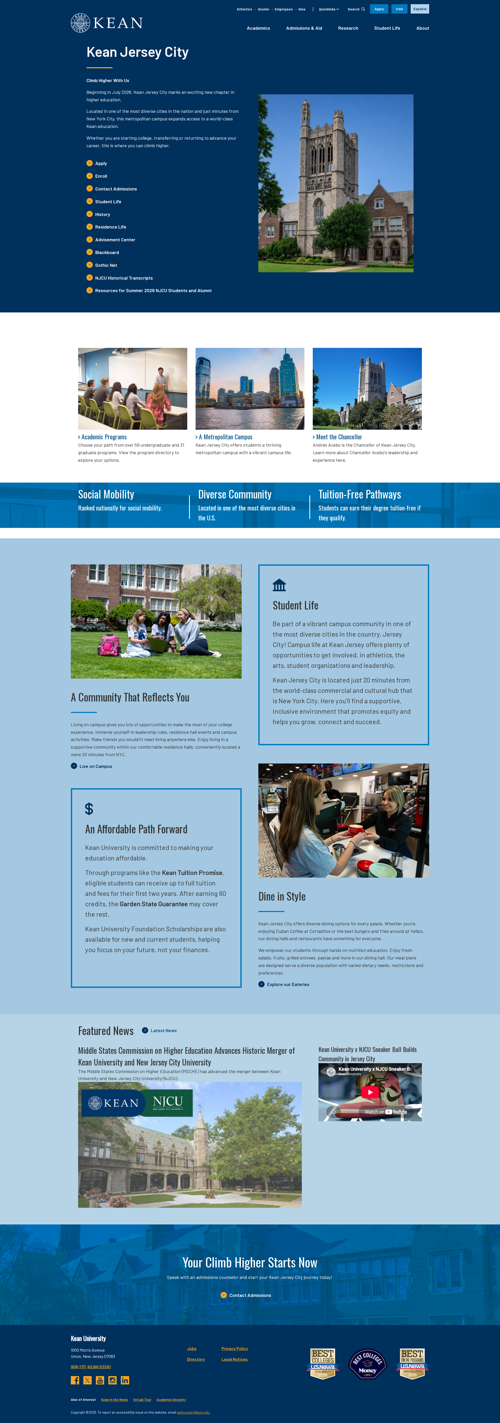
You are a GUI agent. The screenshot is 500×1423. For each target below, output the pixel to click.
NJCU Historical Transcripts (124, 278)
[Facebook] (75, 1380)
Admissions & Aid (304, 28)
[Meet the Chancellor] (367, 389)
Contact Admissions (116, 189)
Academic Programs (104, 436)
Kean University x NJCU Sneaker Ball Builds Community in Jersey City (367, 1053)
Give (301, 9)
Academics (258, 28)
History (102, 214)
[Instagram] (112, 1380)
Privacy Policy (235, 1348)
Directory (196, 1359)
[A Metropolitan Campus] (250, 389)
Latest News (164, 1030)
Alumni (263, 9)
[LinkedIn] (125, 1380)
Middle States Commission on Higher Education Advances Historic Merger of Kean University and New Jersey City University (186, 1056)
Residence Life (110, 227)
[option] (420, 9)
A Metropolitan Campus (225, 436)
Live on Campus (96, 766)
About (422, 28)
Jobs (192, 1348)
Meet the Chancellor (339, 436)
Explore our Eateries (288, 984)
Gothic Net (106, 265)
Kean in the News (114, 1399)
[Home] (107, 23)
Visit (399, 9)
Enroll (101, 176)
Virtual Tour (142, 1399)
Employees (284, 9)
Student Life (387, 28)
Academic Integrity (171, 1399)
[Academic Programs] (132, 389)
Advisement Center (115, 239)
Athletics (244, 9)
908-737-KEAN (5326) (91, 1366)
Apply (379, 9)
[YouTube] (100, 1380)
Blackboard (107, 252)
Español (420, 9)
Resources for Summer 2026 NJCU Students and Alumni (153, 290)
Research (348, 28)
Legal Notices (235, 1359)
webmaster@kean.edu (193, 1412)
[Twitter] (87, 1380)
